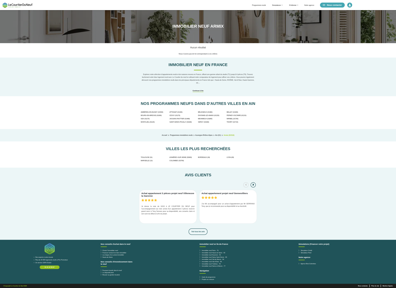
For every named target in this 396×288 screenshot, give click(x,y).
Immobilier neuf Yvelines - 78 (211, 264)
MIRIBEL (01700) (232, 119)
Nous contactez (363, 286)
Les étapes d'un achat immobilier (113, 255)
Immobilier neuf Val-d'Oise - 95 (211, 261)
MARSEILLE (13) (147, 160)
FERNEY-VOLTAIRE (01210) (236, 115)
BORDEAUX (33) (204, 157)
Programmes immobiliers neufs (181, 135)
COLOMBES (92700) (176, 160)
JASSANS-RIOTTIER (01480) (179, 119)
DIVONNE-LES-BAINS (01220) (208, 115)
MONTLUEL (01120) (148, 122)
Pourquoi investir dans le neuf (112, 270)
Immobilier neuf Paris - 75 (210, 250)
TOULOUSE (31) (146, 157)
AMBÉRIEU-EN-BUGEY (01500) (152, 112)
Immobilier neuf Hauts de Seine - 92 (213, 253)
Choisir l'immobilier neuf (110, 250)
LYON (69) (230, 157)
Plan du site (375, 286)
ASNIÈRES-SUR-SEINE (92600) (180, 157)
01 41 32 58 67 (50, 267)
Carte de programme (208, 277)
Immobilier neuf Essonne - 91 (211, 255)
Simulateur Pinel (305, 253)
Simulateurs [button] (276, 5)
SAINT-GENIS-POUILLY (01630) (180, 122)
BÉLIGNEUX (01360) (205, 112)
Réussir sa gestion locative (111, 275)
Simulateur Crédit (306, 250)
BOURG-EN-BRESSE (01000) (151, 115)
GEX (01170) (145, 119)
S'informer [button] (293, 5)
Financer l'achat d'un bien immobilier (114, 253)
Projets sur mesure (207, 279)
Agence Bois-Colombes (308, 263)
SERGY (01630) (203, 122)
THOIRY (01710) (232, 122)
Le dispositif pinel (108, 272)
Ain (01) (218, 135)
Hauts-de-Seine (107, 257)
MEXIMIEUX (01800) (205, 119)
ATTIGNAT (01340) (175, 112)
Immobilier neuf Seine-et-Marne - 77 (213, 266)
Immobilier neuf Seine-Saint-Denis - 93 (214, 257)
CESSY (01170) (174, 115)
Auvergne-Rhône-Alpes (204, 135)
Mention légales (388, 286)
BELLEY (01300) (232, 112)
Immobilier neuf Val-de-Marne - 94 (212, 259)
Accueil (164, 135)
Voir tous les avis (198, 231)
